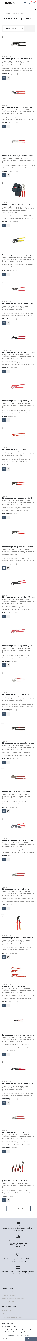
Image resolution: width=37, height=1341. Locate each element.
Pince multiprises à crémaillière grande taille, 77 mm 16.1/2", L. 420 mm (18, 1132)
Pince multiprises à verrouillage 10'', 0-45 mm (18, 352)
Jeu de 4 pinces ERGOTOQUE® (14, 1181)
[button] (34, 3)
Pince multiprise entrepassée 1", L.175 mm (18, 449)
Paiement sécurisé (7, 1292)
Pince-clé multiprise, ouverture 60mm (17, 156)
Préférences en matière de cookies (12, 1317)
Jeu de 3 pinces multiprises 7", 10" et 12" (18, 986)
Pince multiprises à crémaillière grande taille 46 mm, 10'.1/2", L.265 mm (18, 694)
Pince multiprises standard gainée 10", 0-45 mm (18, 498)
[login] (26, 2)
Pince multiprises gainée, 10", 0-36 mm (17, 547)
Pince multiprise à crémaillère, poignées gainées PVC (18, 255)
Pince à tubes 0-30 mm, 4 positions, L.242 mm (18, 792)
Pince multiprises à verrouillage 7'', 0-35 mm (18, 303)
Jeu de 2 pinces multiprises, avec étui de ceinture (18, 204)
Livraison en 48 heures (8, 1295)
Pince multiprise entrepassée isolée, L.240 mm (18, 938)
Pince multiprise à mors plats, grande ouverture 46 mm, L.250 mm (18, 1035)
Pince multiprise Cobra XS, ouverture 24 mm (18, 58)
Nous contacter (6, 1310)
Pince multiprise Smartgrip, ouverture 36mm (18, 107)
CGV (3, 1314)
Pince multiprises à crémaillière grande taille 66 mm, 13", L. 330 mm (18, 889)
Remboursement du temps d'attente (13, 1298)
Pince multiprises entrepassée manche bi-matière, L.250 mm (18, 743)
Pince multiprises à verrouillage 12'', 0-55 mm (18, 597)
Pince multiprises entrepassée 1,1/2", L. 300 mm (18, 646)
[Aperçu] (8, 78)
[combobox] (17, 28)
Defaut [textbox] (14, 28)
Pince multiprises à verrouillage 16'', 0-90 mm (18, 1083)
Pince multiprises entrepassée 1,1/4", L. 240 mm (18, 401)
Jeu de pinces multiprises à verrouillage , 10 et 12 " (18, 840)
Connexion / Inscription (9, 1302)
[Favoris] (30, 3)
